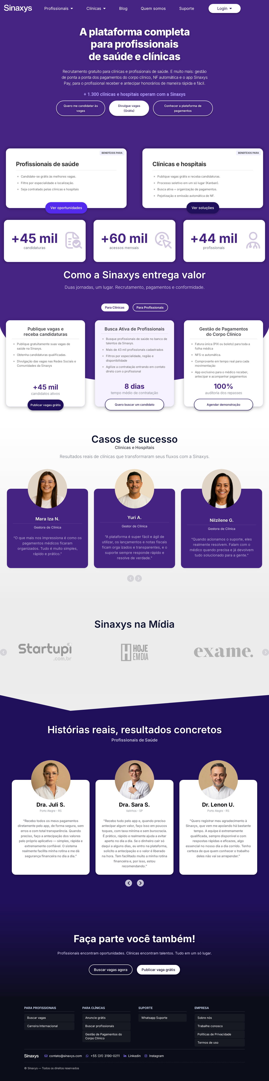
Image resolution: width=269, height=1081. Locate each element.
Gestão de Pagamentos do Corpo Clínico (103, 1036)
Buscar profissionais (99, 1026)
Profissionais (56, 8)
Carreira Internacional (42, 1026)
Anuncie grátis (95, 1018)
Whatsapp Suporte (154, 1018)
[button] (130, 578)
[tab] (115, 307)
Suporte (186, 8)
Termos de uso (208, 1042)
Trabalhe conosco (210, 1026)
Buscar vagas (36, 1018)
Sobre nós (205, 1018)
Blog (123, 8)
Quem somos (153, 8)
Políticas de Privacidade (214, 1034)
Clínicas (93, 8)
